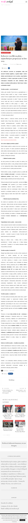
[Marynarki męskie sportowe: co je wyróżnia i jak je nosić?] (20, 423)
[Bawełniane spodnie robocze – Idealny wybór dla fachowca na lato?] (20, 408)
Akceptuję (22, 520)
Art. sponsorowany (6, 52)
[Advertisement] (14, 20)
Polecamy (7, 405)
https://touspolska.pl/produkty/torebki (8, 140)
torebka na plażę (11, 370)
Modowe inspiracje (20, 420)
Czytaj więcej (14, 521)
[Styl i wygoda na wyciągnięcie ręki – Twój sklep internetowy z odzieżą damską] (8, 408)
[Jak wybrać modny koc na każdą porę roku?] (8, 423)
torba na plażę (6, 370)
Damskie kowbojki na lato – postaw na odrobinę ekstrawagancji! (7, 391)
